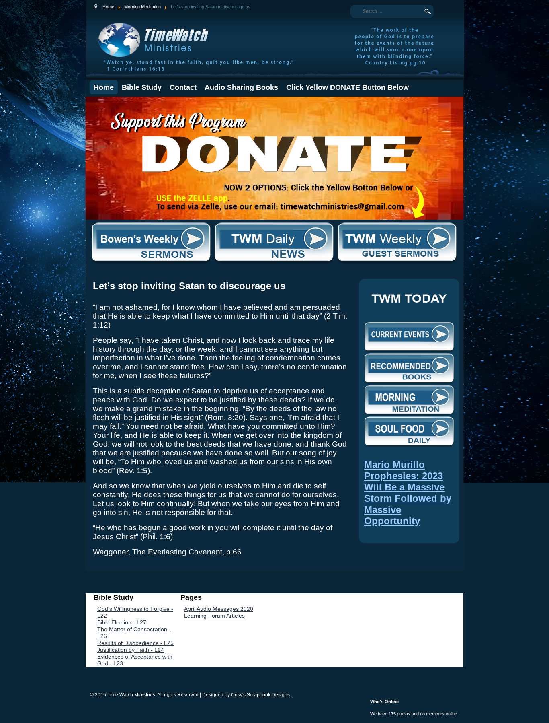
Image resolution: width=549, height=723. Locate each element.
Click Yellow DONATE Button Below (347, 87)
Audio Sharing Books (241, 87)
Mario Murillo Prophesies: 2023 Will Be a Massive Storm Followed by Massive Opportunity (407, 492)
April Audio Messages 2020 (218, 609)
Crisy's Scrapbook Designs (260, 695)
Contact (183, 87)
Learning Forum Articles (214, 615)
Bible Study (142, 87)
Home (104, 87)
